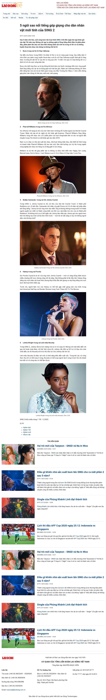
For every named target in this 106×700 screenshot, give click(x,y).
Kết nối (13, 18)
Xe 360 (5, 18)
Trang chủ (6, 14)
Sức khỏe (92, 14)
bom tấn (64, 483)
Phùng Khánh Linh (43, 506)
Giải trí (40, 14)
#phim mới (27, 432)
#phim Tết (27, 430)
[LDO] (18, 454)
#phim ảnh (27, 427)
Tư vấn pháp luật (32, 18)
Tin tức (33, 14)
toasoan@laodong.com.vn (15, 690)
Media (21, 18)
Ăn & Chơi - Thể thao (63, 14)
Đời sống (24, 14)
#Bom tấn (26, 435)
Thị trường (49, 14)
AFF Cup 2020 (78, 536)
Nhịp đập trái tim (80, 14)
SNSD (53, 453)
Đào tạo (16, 14)
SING (58, 40)
